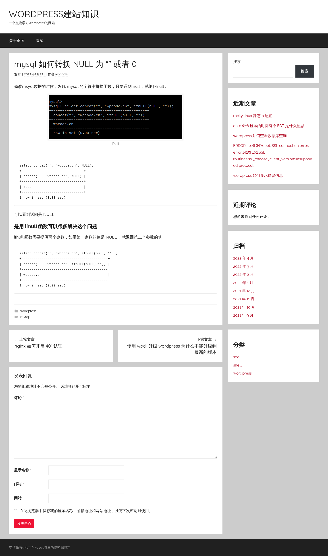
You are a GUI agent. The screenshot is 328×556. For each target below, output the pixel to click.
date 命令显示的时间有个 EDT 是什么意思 (268, 126)
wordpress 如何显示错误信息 (258, 175)
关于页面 (16, 40)
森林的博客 (52, 547)
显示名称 (22, 470)
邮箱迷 (65, 547)
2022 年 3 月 (243, 266)
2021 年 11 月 (243, 299)
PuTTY (29, 547)
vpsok (39, 547)
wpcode (61, 74)
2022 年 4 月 (243, 258)
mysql (25, 317)
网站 (18, 498)
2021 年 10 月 (244, 307)
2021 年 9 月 (243, 315)
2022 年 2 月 (243, 274)
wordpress (28, 311)
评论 (19, 397)
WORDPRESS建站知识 (54, 13)
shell (237, 365)
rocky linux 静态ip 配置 (252, 115)
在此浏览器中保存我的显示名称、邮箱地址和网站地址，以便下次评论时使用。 (86, 511)
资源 (39, 40)
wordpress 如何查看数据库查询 (260, 136)
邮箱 (19, 484)
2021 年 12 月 (244, 290)
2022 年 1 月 (243, 282)
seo (236, 357)
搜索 (237, 61)
